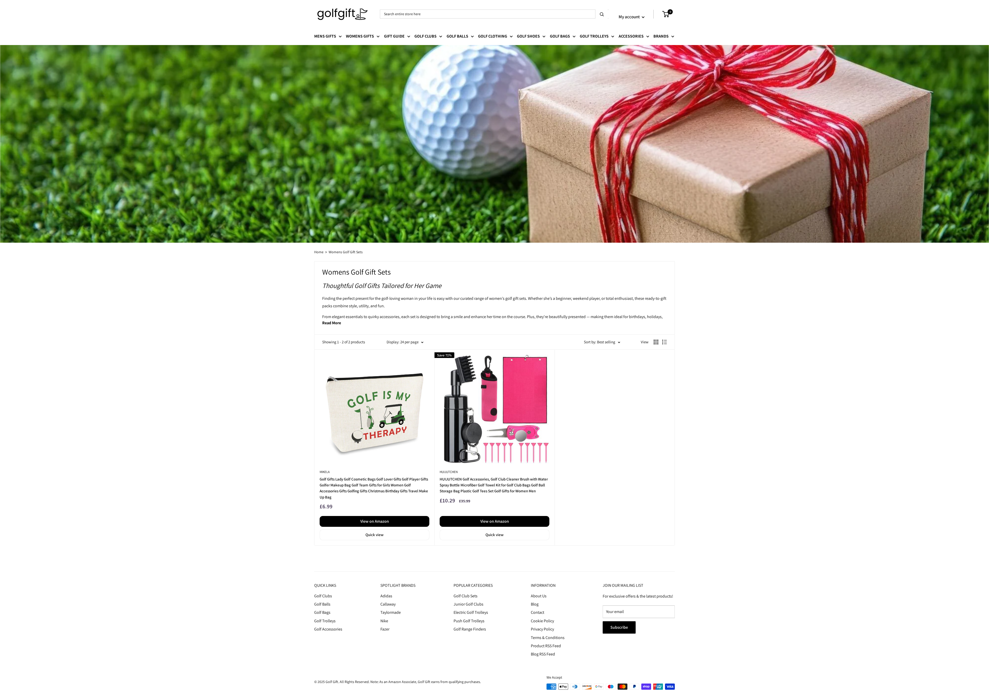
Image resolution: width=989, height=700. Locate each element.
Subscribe (619, 627)
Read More (331, 323)
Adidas (386, 596)
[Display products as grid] (656, 342)
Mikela (325, 472)
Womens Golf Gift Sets (346, 252)
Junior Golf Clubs (468, 604)
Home (318, 252)
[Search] (601, 14)
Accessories (631, 36)
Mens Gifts (325, 36)
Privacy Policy (542, 629)
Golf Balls (457, 36)
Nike (384, 621)
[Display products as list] (664, 342)
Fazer (384, 629)
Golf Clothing (492, 36)
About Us (539, 596)
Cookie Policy (542, 621)
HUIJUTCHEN (449, 472)
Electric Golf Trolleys (471, 612)
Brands (661, 36)
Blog (535, 604)
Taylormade (390, 612)
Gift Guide (394, 36)
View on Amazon (374, 521)
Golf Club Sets (466, 596)
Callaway (388, 604)
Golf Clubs (425, 36)
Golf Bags (560, 36)
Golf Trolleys (594, 36)
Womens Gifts (360, 36)
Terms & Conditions (548, 637)
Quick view (374, 534)
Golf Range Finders (470, 629)
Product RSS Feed (546, 646)
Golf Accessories (328, 629)
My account (630, 17)
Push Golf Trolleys (469, 621)
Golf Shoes (528, 36)
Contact (537, 612)
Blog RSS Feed (543, 654)
